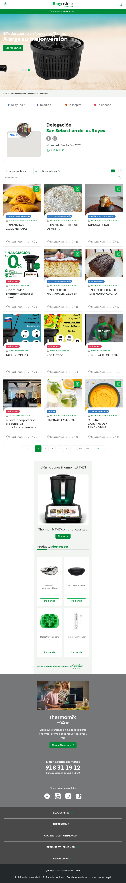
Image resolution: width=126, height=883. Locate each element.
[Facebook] (47, 796)
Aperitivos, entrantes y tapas (101, 216)
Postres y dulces (96, 281)
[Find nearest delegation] (5, 4)
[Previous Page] (28, 448)
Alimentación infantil (98, 411)
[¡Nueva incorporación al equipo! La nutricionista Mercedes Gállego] (22, 397)
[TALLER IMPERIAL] (22, 332)
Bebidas (51, 411)
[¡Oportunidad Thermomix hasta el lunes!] (22, 267)
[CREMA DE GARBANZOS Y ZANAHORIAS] (104, 397)
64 (80, 448)
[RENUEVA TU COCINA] (104, 332)
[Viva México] (63, 332)
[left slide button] (6, 70)
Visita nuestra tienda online (61, 11)
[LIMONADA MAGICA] (63, 397)
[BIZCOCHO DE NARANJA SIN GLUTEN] (63, 267)
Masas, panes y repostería (18, 216)
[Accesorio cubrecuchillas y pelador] (49, 569)
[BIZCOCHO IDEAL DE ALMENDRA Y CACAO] (104, 267)
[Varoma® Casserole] (76, 569)
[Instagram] (68, 796)
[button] (120, 4)
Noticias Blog (13, 281)
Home (6, 94)
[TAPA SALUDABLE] (104, 202)
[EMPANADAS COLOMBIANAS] (22, 202)
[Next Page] (98, 448)
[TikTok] (78, 796)
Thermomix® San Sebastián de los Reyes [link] (29, 94)
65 (87, 448)
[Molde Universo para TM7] (49, 621)
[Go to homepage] (63, 4)
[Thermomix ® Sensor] (76, 621)
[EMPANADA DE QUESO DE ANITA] (63, 202)
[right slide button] (15, 70)
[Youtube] (57, 796)
